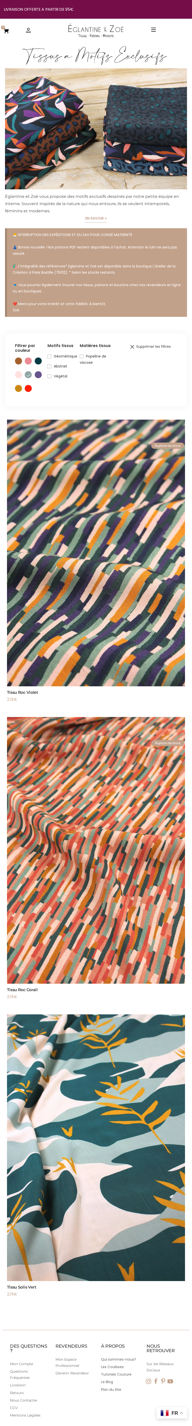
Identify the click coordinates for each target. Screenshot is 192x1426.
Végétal (60, 376)
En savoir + (96, 218)
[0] (6, 30)
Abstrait (60, 366)
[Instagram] (149, 1381)
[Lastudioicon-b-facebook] (156, 1381)
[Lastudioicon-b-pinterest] (163, 1381)
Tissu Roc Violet (22, 692)
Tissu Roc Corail (22, 989)
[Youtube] (170, 1381)
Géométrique (65, 356)
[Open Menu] (153, 30)
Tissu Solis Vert (21, 1287)
